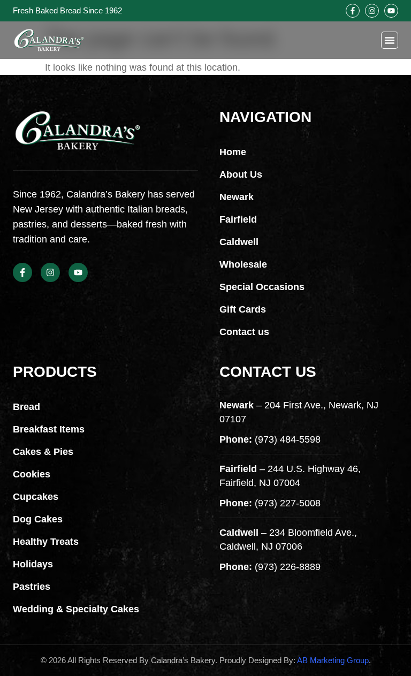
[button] (389, 40)
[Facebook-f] (353, 11)
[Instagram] (372, 11)
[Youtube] (391, 11)
